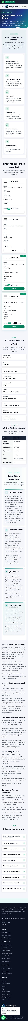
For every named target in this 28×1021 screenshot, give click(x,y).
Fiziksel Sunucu (6, 950)
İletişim (3, 986)
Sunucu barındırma (7, 968)
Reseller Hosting (6, 938)
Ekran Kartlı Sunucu (7, 956)
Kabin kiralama (5, 971)
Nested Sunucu (6, 958)
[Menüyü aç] (3, 6)
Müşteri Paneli (10, 2)
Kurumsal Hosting (6, 935)
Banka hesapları (6, 983)
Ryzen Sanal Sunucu (7, 947)
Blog (3, 989)
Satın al (14, 212)
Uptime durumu (6, 991)
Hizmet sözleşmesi (6, 994)
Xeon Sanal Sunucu (7, 945)
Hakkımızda (5, 981)
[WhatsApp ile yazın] (3, 1017)
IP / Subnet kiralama (7, 973)
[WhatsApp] (3, 2)
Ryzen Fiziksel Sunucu (7, 953)
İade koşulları (5, 999)
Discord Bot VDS (6, 961)
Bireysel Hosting (6, 932)
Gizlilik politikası (6, 997)
